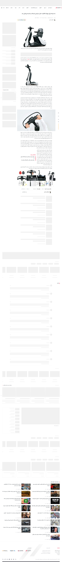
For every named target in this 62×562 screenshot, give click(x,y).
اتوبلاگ (28, 59)
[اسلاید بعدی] (1, 98)
